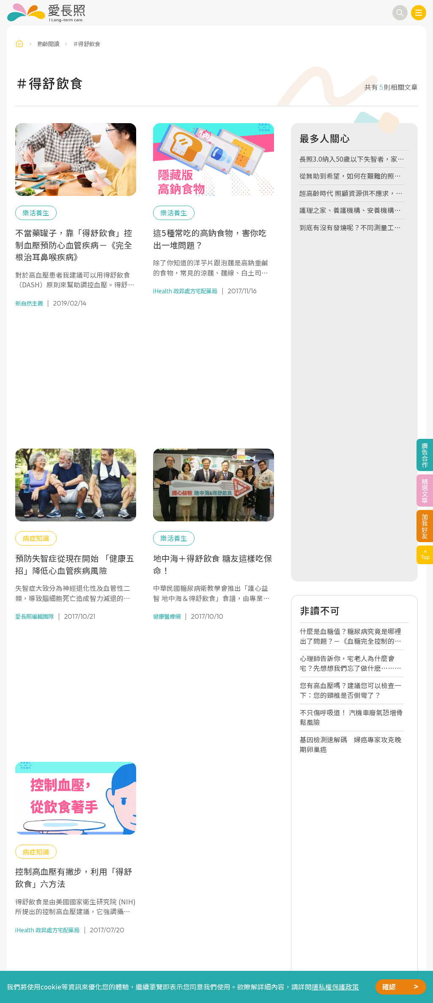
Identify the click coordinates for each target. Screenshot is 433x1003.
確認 (389, 987)
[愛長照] (46, 12)
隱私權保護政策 (335, 987)
